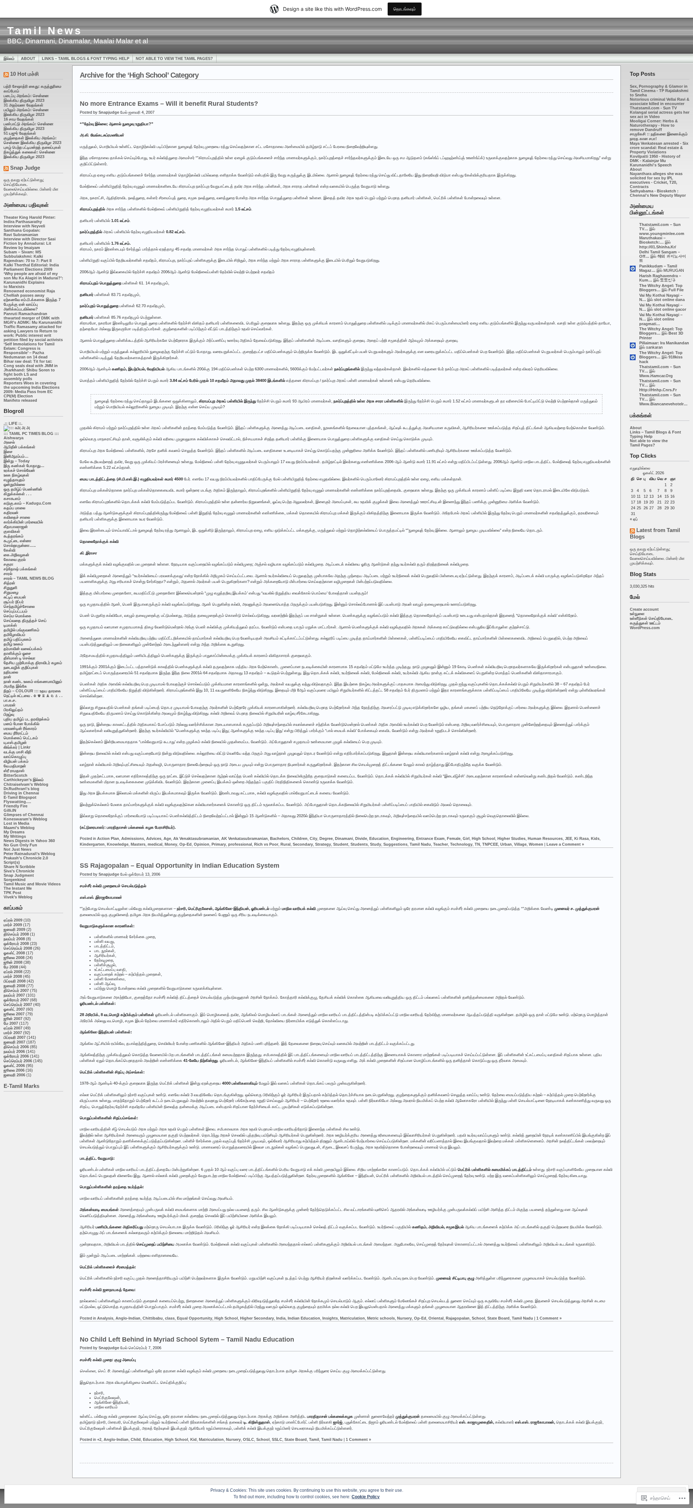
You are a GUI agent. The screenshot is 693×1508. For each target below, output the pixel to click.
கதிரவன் (11, 512)
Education (379, 838)
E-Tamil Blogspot (20, 797)
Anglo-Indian (128, 1318)
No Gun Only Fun (20, 845)
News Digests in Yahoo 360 (29, 840)
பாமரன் (10, 705)
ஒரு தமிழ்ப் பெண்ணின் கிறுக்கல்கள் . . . (23, 491)
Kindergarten (92, 844)
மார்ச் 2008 (13, 976)
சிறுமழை (11, 592)
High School (483, 838)
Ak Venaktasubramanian (196, 838)
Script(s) (12, 862)
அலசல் (9, 442)
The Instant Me (18, 888)
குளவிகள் (12, 531)
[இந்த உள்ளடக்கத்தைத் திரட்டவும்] (6, 75)
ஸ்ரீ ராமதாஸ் (14, 770)
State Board (498, 1318)
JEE (568, 838)
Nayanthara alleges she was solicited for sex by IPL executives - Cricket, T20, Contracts (656, 180)
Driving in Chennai (21, 793)
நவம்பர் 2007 (14, 995)
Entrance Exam (430, 838)
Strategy (323, 844)
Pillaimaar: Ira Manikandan (664, 343)
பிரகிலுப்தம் (13, 709)
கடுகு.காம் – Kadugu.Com (27, 503)
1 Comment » (549, 1318)
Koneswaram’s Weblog (25, 819)
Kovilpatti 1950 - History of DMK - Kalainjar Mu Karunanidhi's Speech (655, 160)
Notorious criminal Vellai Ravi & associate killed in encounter (659, 101)
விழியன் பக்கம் (16, 761)
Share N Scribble (19, 866)
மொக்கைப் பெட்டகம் (21, 738)
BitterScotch (15, 775)
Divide (361, 838)
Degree (326, 838)
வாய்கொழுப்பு (15, 756)
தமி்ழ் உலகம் (13, 644)
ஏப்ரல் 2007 (13, 1028)
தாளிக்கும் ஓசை (17, 653)
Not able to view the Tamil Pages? (174, 58)
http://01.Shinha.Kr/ (657, 247)
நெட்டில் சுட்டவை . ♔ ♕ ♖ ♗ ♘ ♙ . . (33, 695)
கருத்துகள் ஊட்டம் (645, 623)
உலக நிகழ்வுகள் (16, 475)
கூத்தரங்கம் (13, 536)
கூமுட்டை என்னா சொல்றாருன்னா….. (20, 543)
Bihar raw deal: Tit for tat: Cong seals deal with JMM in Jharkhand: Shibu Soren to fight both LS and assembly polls (31, 370)
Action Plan (108, 838)
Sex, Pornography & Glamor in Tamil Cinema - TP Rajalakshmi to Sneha (659, 90)
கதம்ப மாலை (14, 508)
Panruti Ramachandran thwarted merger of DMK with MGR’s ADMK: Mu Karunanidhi (33, 317)
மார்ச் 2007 (13, 1032)
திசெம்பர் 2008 (16, 934)
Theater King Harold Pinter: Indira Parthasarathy (30, 219)
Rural (285, 844)
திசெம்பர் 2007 (16, 990)
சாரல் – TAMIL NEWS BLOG (29, 578)
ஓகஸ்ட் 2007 (14, 1009)
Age (167, 838)
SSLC (277, 1439)
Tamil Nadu (420, 844)
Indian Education (304, 1318)
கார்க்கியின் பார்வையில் (23, 522)
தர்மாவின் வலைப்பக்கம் (23, 648)
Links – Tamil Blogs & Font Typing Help (85, 58)
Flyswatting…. (17, 801)
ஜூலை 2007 (14, 1014)
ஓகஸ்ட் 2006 (14, 1065)
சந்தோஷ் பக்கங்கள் (20, 569)
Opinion (201, 844)
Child (136, 1439)
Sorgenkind (15, 879)
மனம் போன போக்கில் (21, 724)
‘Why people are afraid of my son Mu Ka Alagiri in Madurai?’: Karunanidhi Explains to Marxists (33, 280)
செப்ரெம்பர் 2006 (18, 1061)
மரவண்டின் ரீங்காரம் (20, 728)
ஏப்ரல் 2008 (13, 971)
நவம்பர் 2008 (14, 939)
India (281, 1318)
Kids (595, 838)
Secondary (303, 844)
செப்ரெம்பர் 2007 (18, 1004)
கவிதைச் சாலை (17, 517)
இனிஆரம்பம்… (16, 456)
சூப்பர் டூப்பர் (14, 602)
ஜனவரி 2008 (14, 986)
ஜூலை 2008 (14, 957)
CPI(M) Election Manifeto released (20, 398)
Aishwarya (13, 438)
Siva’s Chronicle (19, 871)
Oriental (436, 1318)
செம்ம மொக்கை (17, 616)
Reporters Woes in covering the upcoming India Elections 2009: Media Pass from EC (32, 387)
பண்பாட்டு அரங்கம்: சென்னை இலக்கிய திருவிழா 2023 (28, 126)
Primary (219, 844)
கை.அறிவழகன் (16, 555)
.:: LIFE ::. (13, 423)
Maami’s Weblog (19, 827)
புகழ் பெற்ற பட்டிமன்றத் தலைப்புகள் (32, 147)
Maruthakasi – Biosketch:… (652, 240)
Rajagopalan (458, 1318)
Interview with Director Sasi (30, 239)
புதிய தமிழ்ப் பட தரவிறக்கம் (26, 719)
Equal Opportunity (194, 1318)
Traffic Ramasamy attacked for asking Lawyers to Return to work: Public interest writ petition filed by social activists (33, 333)
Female (454, 838)
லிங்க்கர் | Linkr (17, 747)
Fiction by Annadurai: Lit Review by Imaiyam (27, 245)
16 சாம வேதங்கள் (19, 119)
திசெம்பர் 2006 (16, 1047)
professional (240, 844)
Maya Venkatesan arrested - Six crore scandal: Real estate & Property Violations (659, 147)
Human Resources (545, 838)
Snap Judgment (19, 875)
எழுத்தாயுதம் (14, 480)
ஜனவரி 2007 (14, 1042)
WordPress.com (645, 628)
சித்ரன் (9, 583)
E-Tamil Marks (21, 1086)
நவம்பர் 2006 (14, 1051)
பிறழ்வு (9, 714)
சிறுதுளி (10, 587)
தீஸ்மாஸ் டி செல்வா (19, 658)
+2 (99, 1439)
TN (477, 844)
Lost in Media (16, 823)
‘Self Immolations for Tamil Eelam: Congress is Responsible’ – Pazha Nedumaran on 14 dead (29, 350)
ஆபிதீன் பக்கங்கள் (19, 447)
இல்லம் (9, 58)
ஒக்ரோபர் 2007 (16, 1000)
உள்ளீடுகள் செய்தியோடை (651, 618)
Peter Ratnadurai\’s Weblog (29, 853)
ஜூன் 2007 (13, 1018)
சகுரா (8, 564)
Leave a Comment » (565, 844)
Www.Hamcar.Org (656, 376)
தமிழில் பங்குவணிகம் (21, 630)
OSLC (248, 1439)
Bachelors (279, 838)
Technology (461, 844)
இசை (8, 451)
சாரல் (8, 573)
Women (536, 844)
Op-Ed (185, 844)
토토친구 (668, 280)
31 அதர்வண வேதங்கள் (23, 105)
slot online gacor (670, 309)
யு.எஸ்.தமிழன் (15, 742)
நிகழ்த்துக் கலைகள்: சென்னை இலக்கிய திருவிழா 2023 (29, 154)
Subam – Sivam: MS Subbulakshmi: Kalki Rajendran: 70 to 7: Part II (28, 256)
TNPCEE (490, 844)
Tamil (314, 1439)
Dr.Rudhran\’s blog (21, 788)
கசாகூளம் (12, 498)
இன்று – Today (17, 461)
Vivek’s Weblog (18, 897)
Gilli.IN (10, 810)
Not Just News (17, 849)
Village (520, 844)
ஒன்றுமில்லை (14, 484)
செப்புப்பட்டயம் (15, 611)
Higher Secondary (257, 1318)
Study (375, 844)
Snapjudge (109, 112)
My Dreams (14, 832)
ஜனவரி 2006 (14, 1075)
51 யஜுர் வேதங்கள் (20, 133)
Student (340, 844)
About (28, 58)
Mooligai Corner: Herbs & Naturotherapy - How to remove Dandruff (654, 125)
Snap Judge (25, 168)
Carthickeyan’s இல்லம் (24, 779)
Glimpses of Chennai (24, 814)
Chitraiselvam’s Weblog (26, 784)
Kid (193, 1439)
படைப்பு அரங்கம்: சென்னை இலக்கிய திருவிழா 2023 (26, 98)
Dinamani (344, 838)
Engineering (402, 838)
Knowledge (117, 844)
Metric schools (381, 1318)
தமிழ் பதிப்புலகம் (17, 639)
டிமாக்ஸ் (10, 625)
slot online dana (669, 299)
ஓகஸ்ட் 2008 (14, 953)
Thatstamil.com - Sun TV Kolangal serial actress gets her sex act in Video (659, 112)
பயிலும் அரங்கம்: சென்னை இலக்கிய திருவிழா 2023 (26, 112)
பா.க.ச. (10, 700)
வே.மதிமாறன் (15, 766)
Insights (330, 1318)
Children (299, 838)
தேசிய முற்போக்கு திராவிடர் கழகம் (33, 663)
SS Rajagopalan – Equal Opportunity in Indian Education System (179, 865)
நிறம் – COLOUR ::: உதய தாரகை (32, 691)
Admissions (132, 838)
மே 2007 (11, 1023)
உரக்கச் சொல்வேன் (19, 470)
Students (359, 844)
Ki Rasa (581, 838)
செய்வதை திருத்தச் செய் (25, 620)
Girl (466, 838)
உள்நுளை (637, 613)
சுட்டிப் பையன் (15, 597)
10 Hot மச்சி (24, 74)
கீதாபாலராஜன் (16, 526)
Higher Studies (511, 838)
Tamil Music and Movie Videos (32, 884)
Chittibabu (153, 1318)
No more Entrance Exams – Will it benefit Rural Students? (169, 103)
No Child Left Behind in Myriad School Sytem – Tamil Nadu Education (187, 1339)
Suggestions (395, 844)
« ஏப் (634, 519)
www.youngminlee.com (661, 233)
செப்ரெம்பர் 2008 (18, 948)
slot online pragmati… (656, 321)
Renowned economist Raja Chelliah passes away (29, 293)
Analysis (105, 1318)
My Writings (15, 836)
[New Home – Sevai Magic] (17, 428)
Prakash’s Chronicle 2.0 (26, 858)
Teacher (440, 844)
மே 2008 (11, 967)
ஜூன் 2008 (13, 962)
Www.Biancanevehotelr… (663, 404)
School (478, 1318)
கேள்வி (10, 550)
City (313, 838)
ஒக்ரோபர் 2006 (16, 1056)
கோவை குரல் (15, 559)
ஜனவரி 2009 (14, 929)
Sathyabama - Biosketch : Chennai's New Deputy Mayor (658, 193)
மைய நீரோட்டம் (16, 733)
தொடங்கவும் (404, 9)
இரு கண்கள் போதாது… (24, 465)
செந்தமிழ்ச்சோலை (19, 606)
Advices (153, 838)
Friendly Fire (15, 806)
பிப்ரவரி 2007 (15, 1037)
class (170, 1318)
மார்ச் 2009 (13, 925)
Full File (676, 290)
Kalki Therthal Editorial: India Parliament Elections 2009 (31, 267)
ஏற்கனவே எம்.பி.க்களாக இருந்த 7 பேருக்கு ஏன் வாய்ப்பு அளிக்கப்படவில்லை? (32, 304)
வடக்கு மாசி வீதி (17, 752)
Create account (644, 609)
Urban (506, 844)
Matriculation (352, 1318)
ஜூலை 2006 (14, 1070)
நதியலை (11, 672)
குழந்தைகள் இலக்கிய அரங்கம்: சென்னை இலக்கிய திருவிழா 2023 (32, 140)
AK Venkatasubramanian (244, 838)
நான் (7, 677)
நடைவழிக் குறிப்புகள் (21, 667)
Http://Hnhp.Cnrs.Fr (658, 390)
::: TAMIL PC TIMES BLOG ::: (31, 433)
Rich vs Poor (266, 844)
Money (171, 844)
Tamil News (44, 30)
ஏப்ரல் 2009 (13, 920)
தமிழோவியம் (14, 634)
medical (155, 844)
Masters (138, 844)
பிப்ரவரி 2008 (15, 981)
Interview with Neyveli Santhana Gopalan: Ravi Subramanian (24, 230)
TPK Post (12, 892)
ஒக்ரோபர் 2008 (16, 943)
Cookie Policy (366, 1496)
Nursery (404, 1318)
